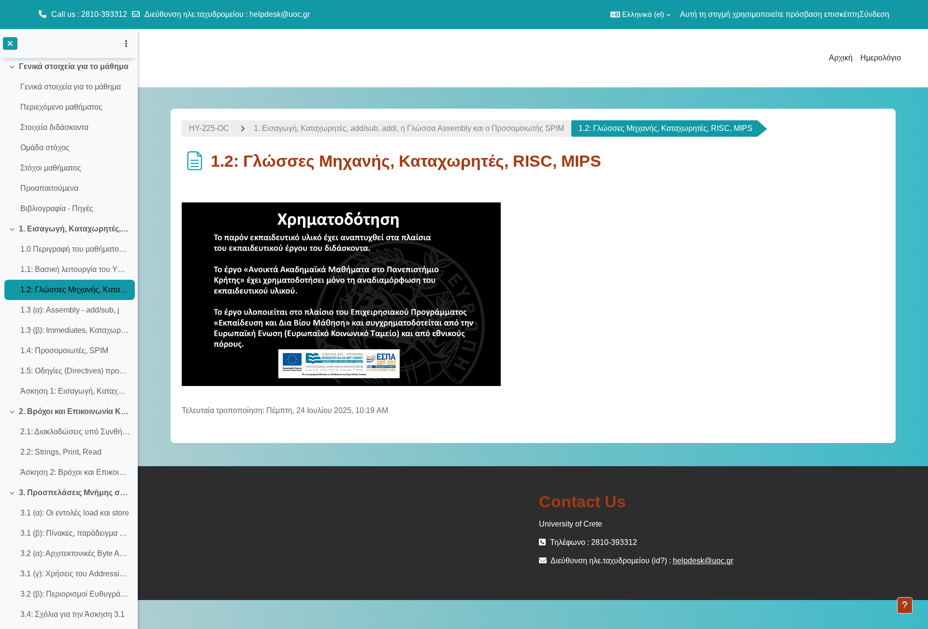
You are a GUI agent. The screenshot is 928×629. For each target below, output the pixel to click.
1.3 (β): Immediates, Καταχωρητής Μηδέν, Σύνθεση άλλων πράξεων (75, 330)
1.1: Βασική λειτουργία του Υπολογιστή (75, 269)
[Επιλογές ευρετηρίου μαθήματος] (126, 43)
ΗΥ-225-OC (209, 128)
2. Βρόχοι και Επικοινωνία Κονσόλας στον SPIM (74, 411)
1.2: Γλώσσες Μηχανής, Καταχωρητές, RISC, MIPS (75, 290)
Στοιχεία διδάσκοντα (54, 127)
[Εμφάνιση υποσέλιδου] (905, 605)
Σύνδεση (874, 14)
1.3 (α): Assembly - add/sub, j (69, 310)
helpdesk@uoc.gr (279, 14)
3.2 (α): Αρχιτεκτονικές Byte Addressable (75, 553)
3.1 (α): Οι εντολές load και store (74, 513)
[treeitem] (68, 138)
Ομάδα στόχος (45, 147)
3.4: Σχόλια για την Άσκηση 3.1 (72, 614)
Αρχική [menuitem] (841, 58)
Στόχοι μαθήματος (50, 168)
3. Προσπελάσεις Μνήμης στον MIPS (74, 492)
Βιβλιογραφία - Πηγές (56, 208)
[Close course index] (10, 43)
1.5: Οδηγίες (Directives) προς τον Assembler (75, 371)
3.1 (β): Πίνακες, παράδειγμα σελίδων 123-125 (75, 533)
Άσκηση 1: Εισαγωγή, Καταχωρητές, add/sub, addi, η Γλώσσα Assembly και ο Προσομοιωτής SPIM (75, 391)
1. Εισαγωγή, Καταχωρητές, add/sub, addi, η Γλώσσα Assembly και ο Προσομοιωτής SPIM (74, 229)
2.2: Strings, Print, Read (61, 452)
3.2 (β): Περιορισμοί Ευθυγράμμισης (75, 594)
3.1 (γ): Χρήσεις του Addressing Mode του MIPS (75, 574)
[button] (640, 14)
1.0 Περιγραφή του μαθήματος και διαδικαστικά (75, 249)
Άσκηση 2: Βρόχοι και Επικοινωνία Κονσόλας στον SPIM (75, 472)
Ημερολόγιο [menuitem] (880, 58)
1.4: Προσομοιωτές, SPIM (64, 350)
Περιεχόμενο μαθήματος (61, 107)
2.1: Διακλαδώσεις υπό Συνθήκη (75, 432)
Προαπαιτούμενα (49, 188)
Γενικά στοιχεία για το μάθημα (74, 66)
